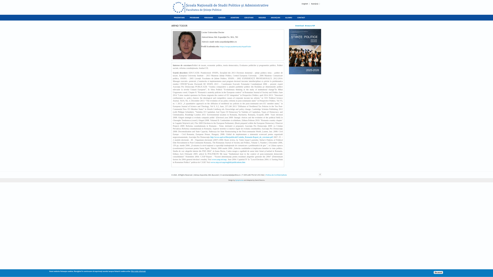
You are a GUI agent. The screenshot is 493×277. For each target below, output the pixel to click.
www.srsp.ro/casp (219, 159)
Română (314, 4)
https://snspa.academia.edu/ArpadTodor (235, 46)
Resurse (262, 17)
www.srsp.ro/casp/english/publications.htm (228, 162)
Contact (301, 17)
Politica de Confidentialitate (276, 175)
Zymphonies (239, 180)
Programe (194, 17)
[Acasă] (221, 7)
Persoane (208, 17)
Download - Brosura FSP (305, 25)
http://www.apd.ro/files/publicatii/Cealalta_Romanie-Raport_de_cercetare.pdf (241, 137)
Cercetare (248, 17)
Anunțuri (275, 17)
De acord (438, 272)
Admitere (235, 17)
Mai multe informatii (138, 271)
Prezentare (179, 17)
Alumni (288, 17)
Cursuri (221, 17)
